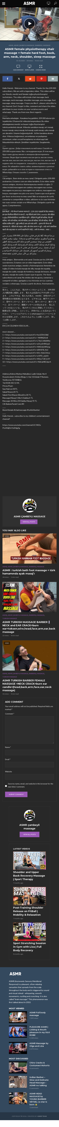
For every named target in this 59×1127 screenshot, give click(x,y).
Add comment (18, 70)
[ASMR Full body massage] (18, 1017)
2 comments (34, 1088)
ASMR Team (42, 1116)
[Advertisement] (29, 464)
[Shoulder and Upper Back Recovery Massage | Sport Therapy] (29, 861)
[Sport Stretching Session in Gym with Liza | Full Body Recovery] (29, 931)
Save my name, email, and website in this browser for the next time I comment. (30, 785)
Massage (46, 45)
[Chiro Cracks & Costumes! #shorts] (18, 1067)
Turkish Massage (9, 618)
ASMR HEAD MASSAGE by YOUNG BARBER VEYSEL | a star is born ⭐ (38, 1099)
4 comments (34, 1068)
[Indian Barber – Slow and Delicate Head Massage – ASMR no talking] (18, 1082)
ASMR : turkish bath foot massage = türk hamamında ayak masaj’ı (28, 572)
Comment (9, 714)
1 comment (34, 1107)
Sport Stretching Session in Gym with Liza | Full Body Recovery (29, 947)
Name (8, 747)
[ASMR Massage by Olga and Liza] (18, 1048)
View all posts (29, 522)
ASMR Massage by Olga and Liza (39, 1044)
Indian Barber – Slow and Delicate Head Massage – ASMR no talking (39, 1081)
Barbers (38, 45)
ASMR (11, 45)
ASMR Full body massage (38, 1014)
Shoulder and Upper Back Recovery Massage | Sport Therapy (29, 876)
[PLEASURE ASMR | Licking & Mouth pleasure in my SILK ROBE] (18, 1032)
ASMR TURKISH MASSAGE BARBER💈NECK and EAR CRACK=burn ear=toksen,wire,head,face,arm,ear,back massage (28, 627)
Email (7, 759)
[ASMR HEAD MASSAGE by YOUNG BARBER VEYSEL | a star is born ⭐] (18, 1098)
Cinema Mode (41, 70)
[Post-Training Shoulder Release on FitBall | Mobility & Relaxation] (29, 896)
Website (8, 771)
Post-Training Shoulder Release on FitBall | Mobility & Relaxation (28, 911)
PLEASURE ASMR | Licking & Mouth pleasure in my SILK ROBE (40, 1031)
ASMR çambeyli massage (24, 45)
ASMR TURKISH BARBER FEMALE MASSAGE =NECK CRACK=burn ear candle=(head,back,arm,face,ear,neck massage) (27, 685)
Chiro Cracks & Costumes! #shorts (40, 1064)
